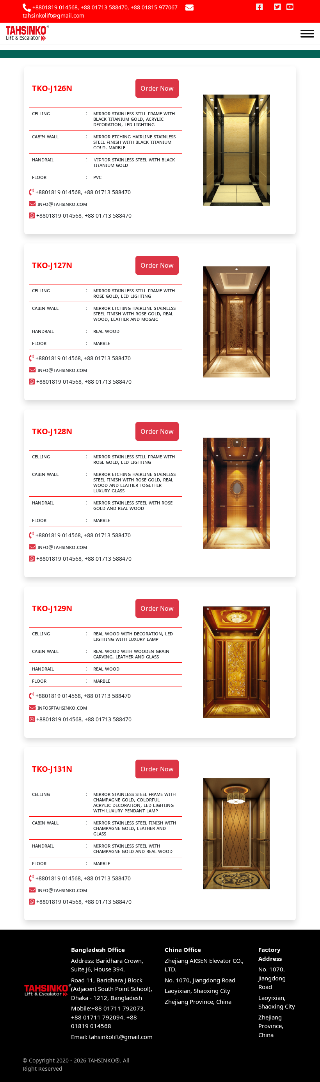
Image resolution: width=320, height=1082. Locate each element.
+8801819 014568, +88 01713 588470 (80, 7)
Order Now (157, 88)
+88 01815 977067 (154, 7)
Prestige (35, 62)
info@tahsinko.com (62, 204)
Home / (64, 160)
